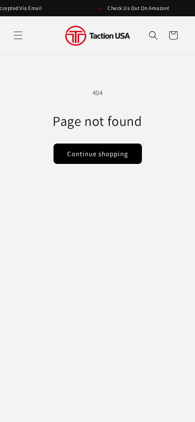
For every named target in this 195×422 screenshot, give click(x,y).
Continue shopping (97, 153)
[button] (18, 35)
